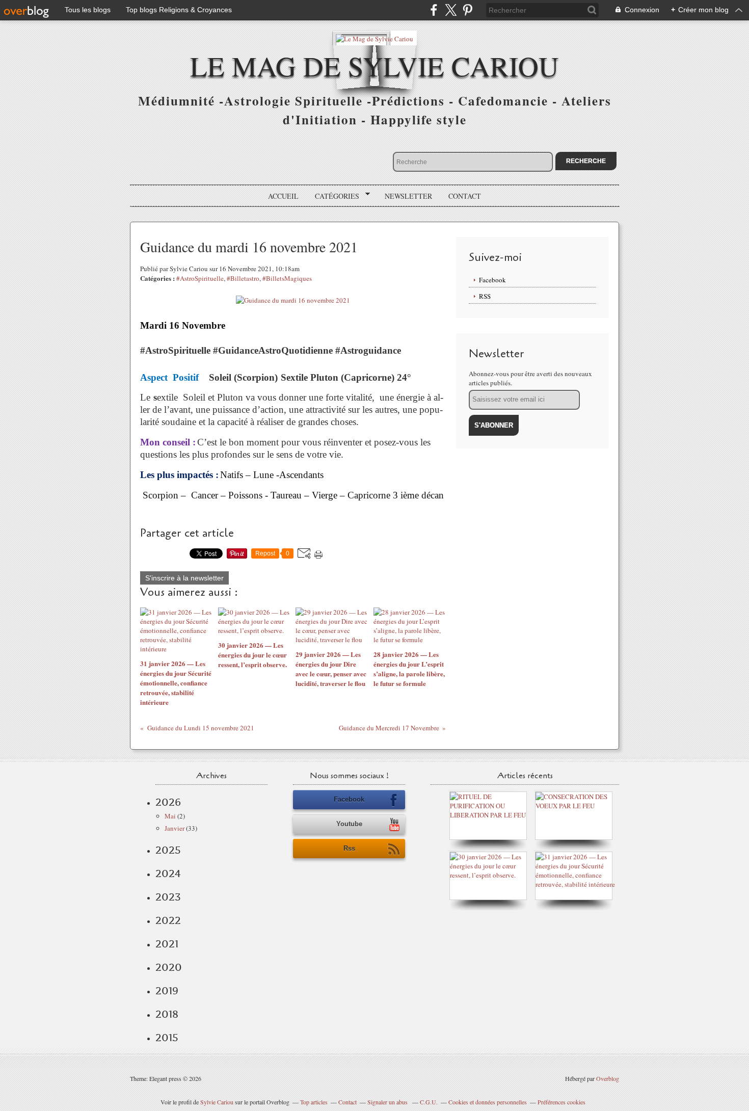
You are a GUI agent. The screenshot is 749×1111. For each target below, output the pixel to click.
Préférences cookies (561, 1102)
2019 (166, 991)
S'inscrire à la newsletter (184, 578)
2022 (168, 920)
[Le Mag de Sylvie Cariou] (374, 38)
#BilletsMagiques (287, 278)
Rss (349, 848)
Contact (464, 196)
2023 (168, 897)
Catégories (333, 196)
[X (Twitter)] (450, 10)
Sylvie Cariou (216, 1102)
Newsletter (408, 196)
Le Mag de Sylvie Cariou (374, 65)
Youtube (349, 824)
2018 (166, 1014)
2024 (168, 873)
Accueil (283, 196)
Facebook (492, 279)
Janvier (174, 828)
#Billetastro (243, 278)
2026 (168, 802)
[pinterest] (467, 10)
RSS (485, 296)
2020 (168, 967)
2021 (166, 944)
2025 (168, 850)
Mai (170, 816)
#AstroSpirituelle (200, 278)
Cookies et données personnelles (487, 1102)
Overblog (607, 1078)
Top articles (314, 1102)
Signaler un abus (388, 1102)
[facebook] (433, 10)
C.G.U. (429, 1102)
